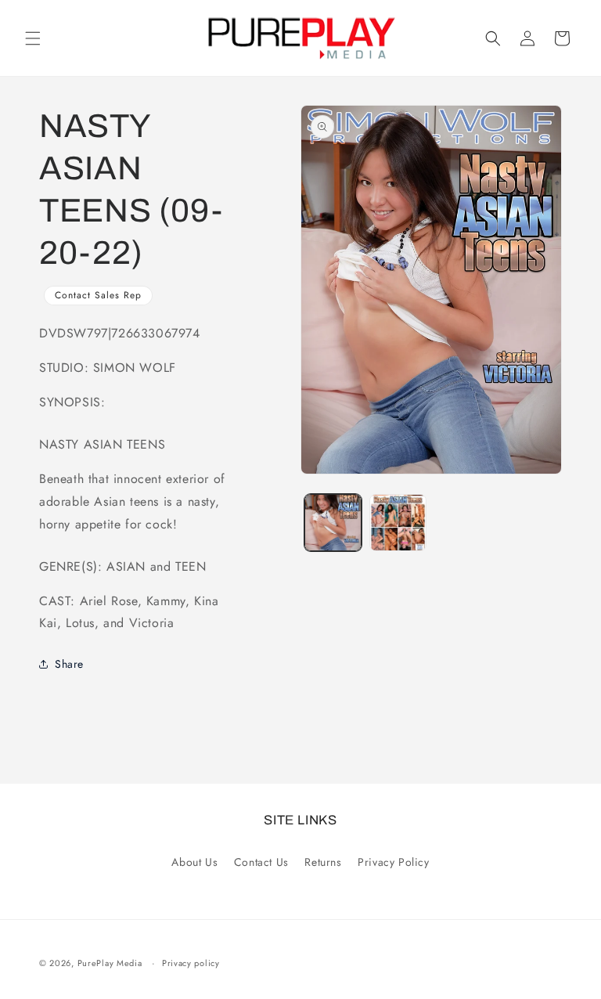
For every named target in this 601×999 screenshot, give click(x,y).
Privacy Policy (393, 862)
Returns (322, 862)
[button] (33, 38)
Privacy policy (191, 963)
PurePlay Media (109, 963)
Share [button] (69, 664)
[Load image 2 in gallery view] (397, 522)
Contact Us (261, 862)
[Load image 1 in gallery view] (333, 522)
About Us (194, 862)
